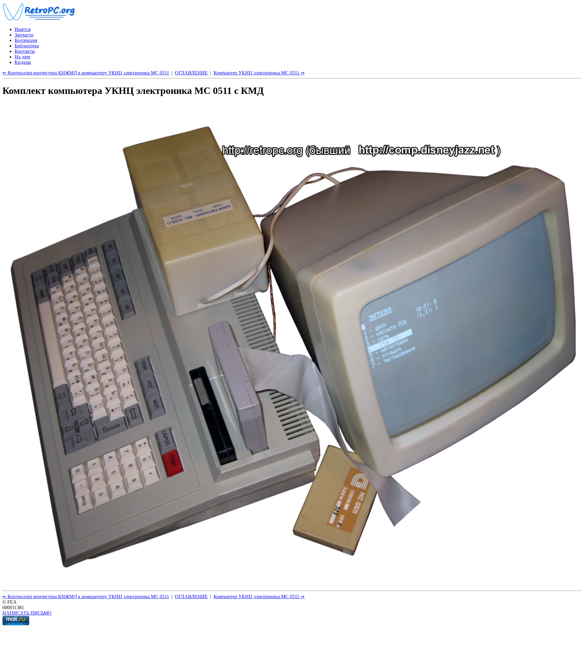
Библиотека (27, 45)
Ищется (22, 29)
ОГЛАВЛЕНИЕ (191, 72)
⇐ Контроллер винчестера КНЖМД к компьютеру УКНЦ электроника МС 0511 (85, 72)
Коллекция (26, 40)
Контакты (25, 51)
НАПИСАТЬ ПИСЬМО (26, 613)
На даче (22, 56)
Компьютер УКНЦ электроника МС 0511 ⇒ (259, 72)
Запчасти (24, 34)
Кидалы (23, 62)
